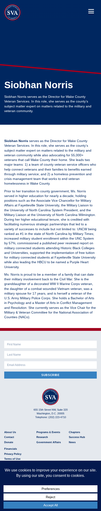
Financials (10, 448)
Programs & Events (48, 432)
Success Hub (77, 437)
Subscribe (50, 375)
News (72, 442)
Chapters (74, 432)
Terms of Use (12, 458)
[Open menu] (91, 11)
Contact (9, 437)
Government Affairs (48, 442)
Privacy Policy (12, 454)
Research (42, 437)
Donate (8, 442)
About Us (10, 432)
